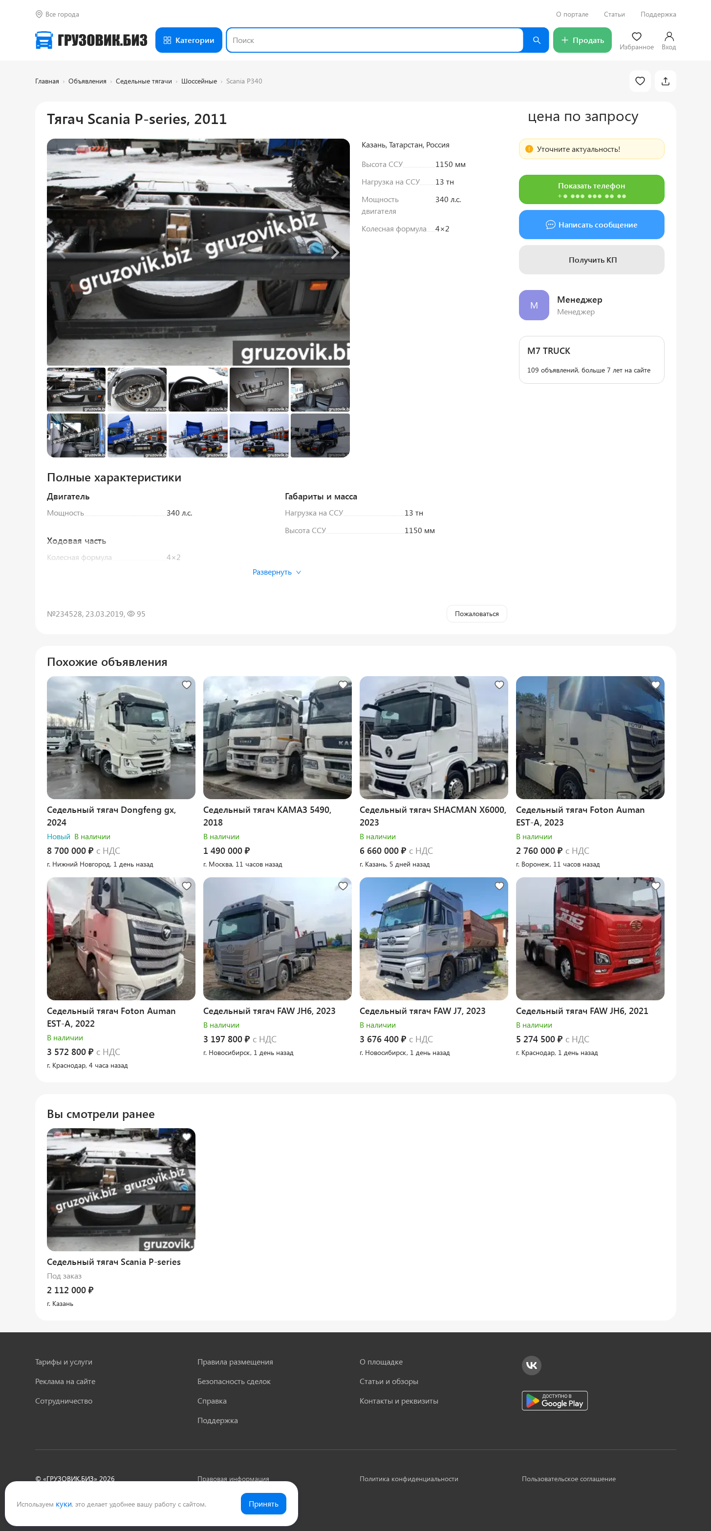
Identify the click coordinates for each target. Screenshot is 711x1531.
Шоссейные (199, 80)
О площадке (381, 1361)
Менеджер (580, 299)
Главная (47, 80)
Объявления (87, 80)
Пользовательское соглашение (569, 1478)
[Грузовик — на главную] (91, 40)
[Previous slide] (62, 252)
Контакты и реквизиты (399, 1400)
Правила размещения (235, 1361)
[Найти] (536, 40)
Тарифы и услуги (63, 1361)
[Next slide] (334, 252)
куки (64, 1503)
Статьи (614, 14)
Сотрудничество (63, 1400)
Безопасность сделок (234, 1381)
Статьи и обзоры (389, 1381)
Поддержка (658, 14)
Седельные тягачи (144, 80)
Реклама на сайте (65, 1381)
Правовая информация (233, 1478)
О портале (572, 14)
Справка (212, 1400)
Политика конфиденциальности (409, 1478)
